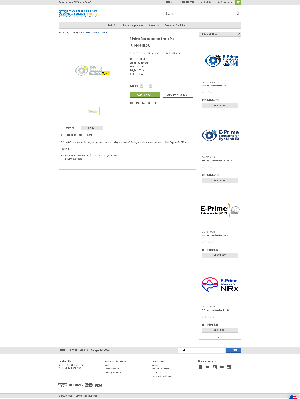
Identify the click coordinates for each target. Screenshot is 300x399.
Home (61, 33)
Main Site (113, 25)
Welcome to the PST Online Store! (75, 2)
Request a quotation (133, 25)
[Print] (143, 103)
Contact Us (153, 25)
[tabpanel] (220, 74)
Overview (69, 128)
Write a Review (173, 53)
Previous (236, 34)
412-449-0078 (188, 2)
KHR (168, 2)
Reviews (91, 128)
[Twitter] (149, 103)
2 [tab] (222, 337)
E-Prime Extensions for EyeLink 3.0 (217, 161)
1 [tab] (219, 337)
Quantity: (134, 86)
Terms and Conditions (175, 25)
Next (239, 34)
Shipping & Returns (113, 372)
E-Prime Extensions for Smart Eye (95, 33)
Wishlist (207, 2)
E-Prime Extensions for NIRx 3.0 (215, 310)
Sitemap (93, 396)
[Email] (137, 103)
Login (107, 369)
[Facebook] (131, 103)
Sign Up (115, 369)
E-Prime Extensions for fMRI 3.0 (216, 235)
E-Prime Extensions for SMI (214, 86)
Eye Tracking (72, 33)
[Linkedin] (155, 103)
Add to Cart (220, 105)
